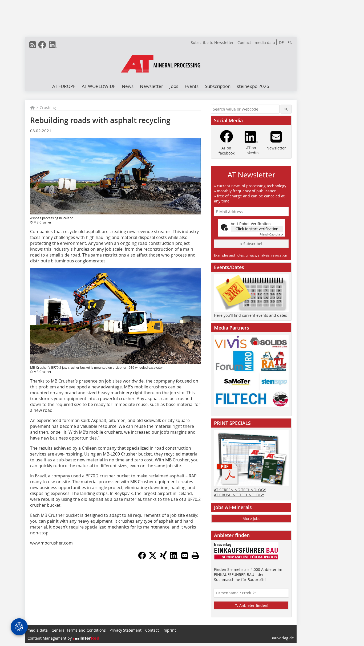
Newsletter (151, 86)
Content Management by (50, 638)
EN (290, 42)
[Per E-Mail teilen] (184, 555)
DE (281, 42)
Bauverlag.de (282, 637)
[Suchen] (286, 109)
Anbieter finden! (253, 605)
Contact (244, 42)
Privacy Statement (125, 630)
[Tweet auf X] (152, 557)
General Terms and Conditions (78, 630)
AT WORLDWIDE (98, 86)
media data (265, 42)
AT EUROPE (63, 86)
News (128, 86)
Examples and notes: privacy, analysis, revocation (250, 255)
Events (192, 86)
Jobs (173, 86)
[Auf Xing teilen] (163, 557)
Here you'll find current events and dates (250, 315)
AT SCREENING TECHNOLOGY (240, 489)
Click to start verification (257, 228)
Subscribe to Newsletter (212, 42)
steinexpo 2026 (253, 86)
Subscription (217, 86)
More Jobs (251, 518)
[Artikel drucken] (195, 555)
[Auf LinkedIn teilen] (174, 557)
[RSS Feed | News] (33, 44)
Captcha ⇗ (271, 234)
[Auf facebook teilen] (142, 557)
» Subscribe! (251, 243)
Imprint (169, 630)
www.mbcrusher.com (51, 543)
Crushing (48, 107)
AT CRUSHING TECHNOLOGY (239, 494)
